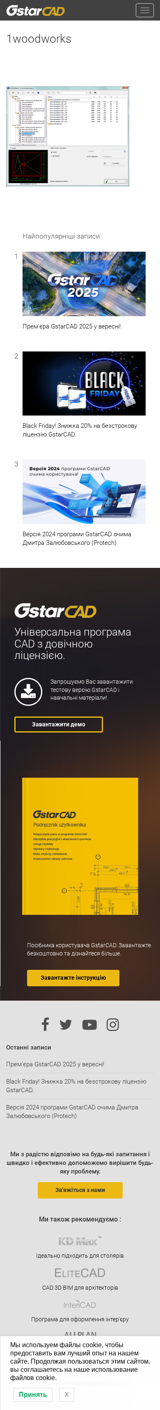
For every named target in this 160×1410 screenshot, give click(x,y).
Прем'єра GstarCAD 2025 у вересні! (72, 326)
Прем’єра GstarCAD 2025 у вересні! (55, 1064)
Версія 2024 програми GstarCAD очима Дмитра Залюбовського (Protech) (77, 538)
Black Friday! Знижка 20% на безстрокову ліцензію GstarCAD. (80, 430)
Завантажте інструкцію (73, 977)
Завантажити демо (58, 724)
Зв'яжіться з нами (80, 1190)
